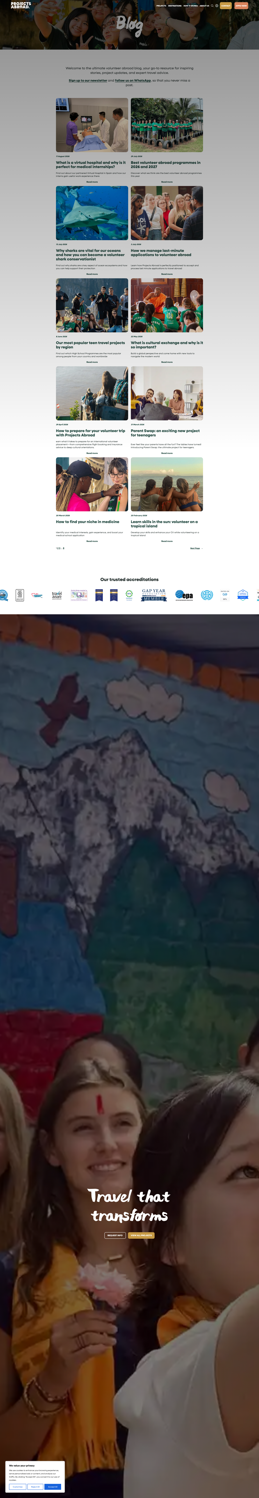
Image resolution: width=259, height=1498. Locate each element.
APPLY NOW (241, 5)
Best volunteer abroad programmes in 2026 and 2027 (165, 164)
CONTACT (225, 5)
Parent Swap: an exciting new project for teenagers (165, 433)
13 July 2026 (61, 244)
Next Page (196, 548)
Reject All (35, 1486)
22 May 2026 (136, 336)
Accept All (52, 1486)
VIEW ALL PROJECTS (141, 1235)
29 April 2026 (62, 424)
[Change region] (216, 5)
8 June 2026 (61, 336)
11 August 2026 (62, 156)
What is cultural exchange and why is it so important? (167, 345)
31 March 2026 (137, 424)
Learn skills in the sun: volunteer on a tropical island (164, 524)
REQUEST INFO (115, 1235)
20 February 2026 (139, 515)
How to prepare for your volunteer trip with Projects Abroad (90, 433)
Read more (98, 181)
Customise (18, 1486)
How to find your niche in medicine (87, 522)
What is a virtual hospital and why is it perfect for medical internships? (91, 164)
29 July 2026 (136, 156)
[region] (35, 1477)
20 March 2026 (63, 515)
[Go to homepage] (21, 5)
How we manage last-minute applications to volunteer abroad (161, 252)
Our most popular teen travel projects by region (90, 345)
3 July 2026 (136, 244)
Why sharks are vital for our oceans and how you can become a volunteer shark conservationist (90, 254)
